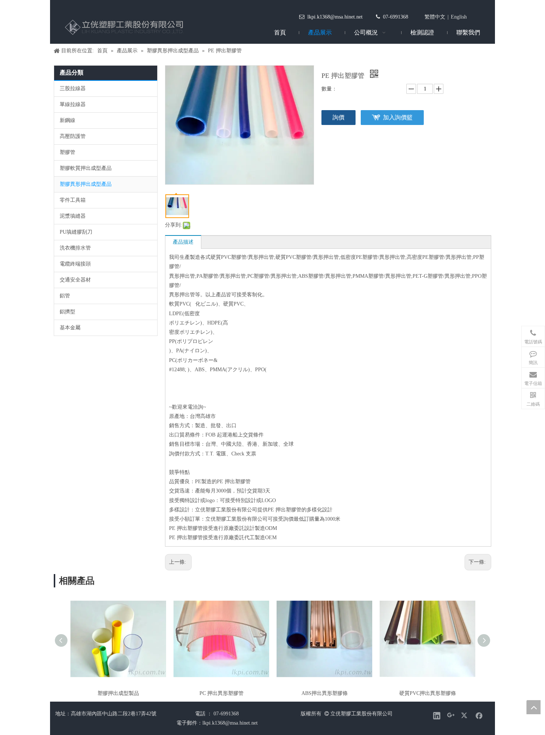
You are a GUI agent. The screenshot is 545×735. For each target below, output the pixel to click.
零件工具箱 (73, 200)
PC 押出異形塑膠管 (221, 693)
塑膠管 (67, 152)
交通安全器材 (75, 280)
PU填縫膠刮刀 (76, 232)
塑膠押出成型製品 (118, 693)
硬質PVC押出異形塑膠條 (427, 693)
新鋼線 (67, 120)
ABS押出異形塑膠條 (324, 693)
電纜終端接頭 (75, 264)
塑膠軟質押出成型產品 (86, 168)
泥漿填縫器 (73, 216)
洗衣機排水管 (75, 248)
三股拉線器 (73, 88)
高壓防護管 (73, 136)
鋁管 (65, 296)
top (533, 707)
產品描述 (183, 242)
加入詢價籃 (398, 117)
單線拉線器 (73, 104)
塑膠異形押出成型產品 (86, 184)
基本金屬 (70, 327)
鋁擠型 (67, 311)
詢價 (338, 117)
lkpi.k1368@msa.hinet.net (335, 17)
